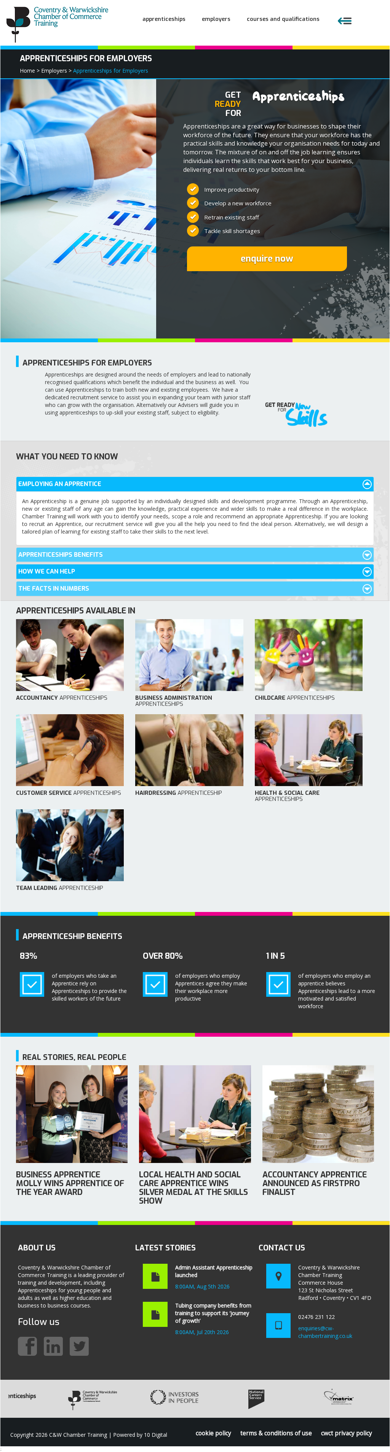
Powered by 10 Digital (140, 1434)
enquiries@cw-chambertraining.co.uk (325, 1332)
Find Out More (72, 1118)
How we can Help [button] (46, 571)
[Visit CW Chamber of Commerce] (54, 1398)
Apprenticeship (178, 793)
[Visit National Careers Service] (218, 1398)
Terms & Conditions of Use (276, 1433)
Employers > (56, 70)
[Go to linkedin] (53, 1346)
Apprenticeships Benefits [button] (60, 555)
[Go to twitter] (79, 1346)
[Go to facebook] (27, 1346)
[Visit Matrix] (300, 1398)
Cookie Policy (213, 1433)
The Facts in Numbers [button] (53, 589)
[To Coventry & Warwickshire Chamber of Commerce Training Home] (58, 23)
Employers (216, 19)
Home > (30, 70)
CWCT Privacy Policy (346, 1433)
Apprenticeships (163, 19)
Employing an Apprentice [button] (59, 484)
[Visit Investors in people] (136, 1398)
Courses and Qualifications (283, 19)
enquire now (267, 259)
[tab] (195, 484)
